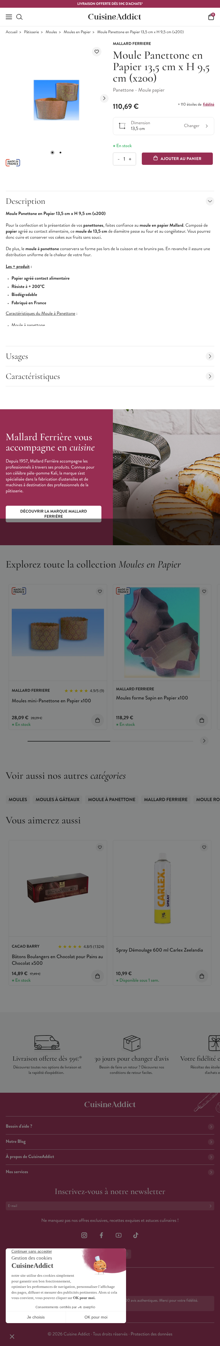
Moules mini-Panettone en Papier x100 (51, 700)
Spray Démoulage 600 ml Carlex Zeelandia (159, 950)
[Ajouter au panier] (97, 720)
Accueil (11, 32)
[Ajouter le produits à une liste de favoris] (100, 591)
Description (25, 201)
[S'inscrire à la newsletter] (211, 1205)
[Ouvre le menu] (9, 17)
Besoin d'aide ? (19, 1126)
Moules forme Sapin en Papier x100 (152, 697)
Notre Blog (15, 1141)
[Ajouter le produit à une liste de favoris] (96, 51)
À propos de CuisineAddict (30, 1156)
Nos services (17, 1172)
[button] (52, 152)
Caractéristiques (33, 376)
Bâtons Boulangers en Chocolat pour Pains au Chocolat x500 (57, 960)
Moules (51, 32)
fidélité (208, 104)
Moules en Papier (77, 32)
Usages (17, 356)
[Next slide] (104, 98)
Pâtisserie (31, 32)
